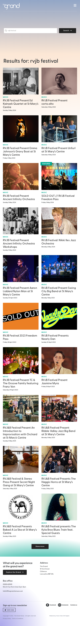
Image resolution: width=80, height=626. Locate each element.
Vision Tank (59, 616)
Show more (40, 546)
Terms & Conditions (17, 618)
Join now (10, 610)
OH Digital (66, 616)
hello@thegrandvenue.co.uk (13, 591)
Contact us (73, 605)
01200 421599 (7, 584)
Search (66, 30)
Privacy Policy (7, 618)
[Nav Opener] (75, 5)
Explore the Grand (13, 572)
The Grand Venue (19, 616)
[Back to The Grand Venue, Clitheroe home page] (11, 6)
